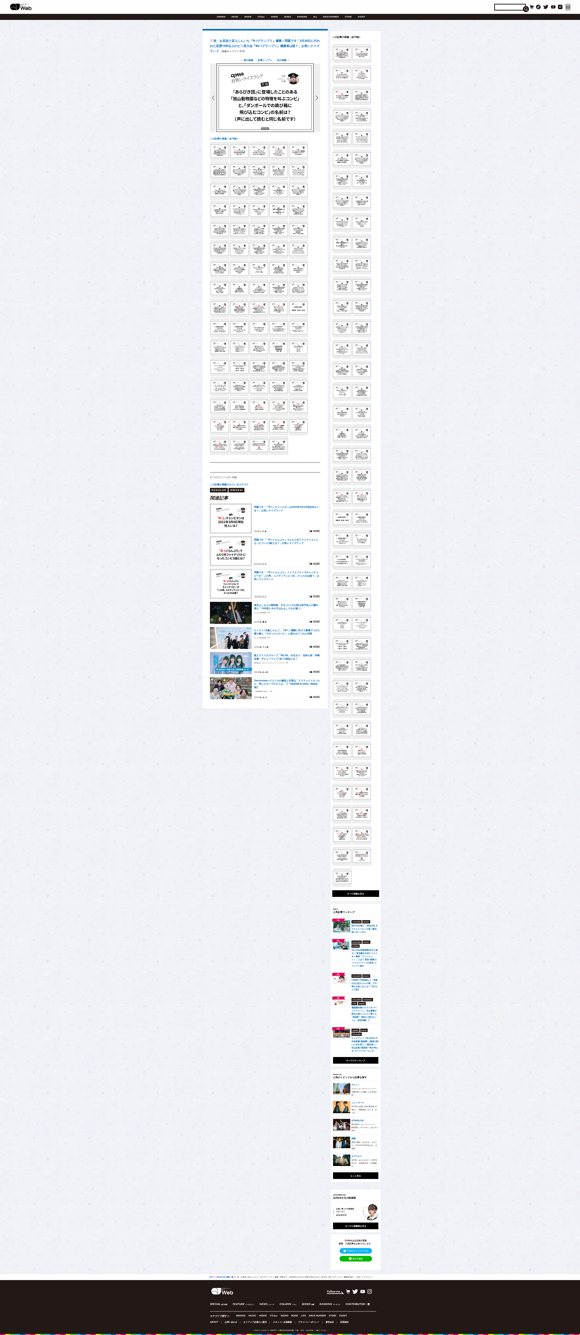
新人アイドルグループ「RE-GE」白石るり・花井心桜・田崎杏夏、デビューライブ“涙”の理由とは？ (287, 657)
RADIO (284, 1316)
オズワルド (356, 1156)
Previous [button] (336, 1212)
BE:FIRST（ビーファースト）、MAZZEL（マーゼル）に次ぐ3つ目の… (364, 1127)
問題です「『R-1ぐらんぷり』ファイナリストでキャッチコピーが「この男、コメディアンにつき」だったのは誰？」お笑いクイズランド (286, 576)
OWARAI (221, 17)
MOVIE (247, 17)
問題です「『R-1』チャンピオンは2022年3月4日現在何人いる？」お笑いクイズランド (286, 508)
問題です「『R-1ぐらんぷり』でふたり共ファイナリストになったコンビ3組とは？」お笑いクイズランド (286, 541)
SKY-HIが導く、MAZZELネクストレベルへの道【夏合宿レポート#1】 (364, 928)
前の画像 (248, 60)
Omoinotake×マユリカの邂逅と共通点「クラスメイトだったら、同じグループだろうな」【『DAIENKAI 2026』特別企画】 (287, 684)
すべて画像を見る (355, 893)
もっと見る (355, 1175)
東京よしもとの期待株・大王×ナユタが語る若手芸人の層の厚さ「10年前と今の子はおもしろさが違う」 (286, 606)
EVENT (361, 17)
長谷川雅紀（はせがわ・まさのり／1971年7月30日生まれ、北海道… (364, 1145)
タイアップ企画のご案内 (255, 1322)
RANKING (302, 17)
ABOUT (214, 1322)
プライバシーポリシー (308, 1322)
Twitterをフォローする (357, 1250)
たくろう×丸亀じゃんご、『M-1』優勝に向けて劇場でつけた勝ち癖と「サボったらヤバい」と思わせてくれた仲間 (287, 632)
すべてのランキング (355, 1060)
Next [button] (373, 1212)
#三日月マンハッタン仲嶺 (223, 477)
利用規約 (344, 1322)
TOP (211, 1277)
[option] (356, 1212)
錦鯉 (353, 1138)
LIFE (303, 1316)
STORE (348, 17)
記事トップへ (265, 60)
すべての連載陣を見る (355, 1225)
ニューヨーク (357, 1102)
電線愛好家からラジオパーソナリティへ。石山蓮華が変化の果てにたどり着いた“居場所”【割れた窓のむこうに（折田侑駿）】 (364, 1014)
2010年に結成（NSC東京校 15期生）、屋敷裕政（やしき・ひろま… (364, 1109)
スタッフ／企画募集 (282, 1322)
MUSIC (234, 17)
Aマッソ (355, 1084)
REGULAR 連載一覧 (225, 1277)
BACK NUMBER (331, 17)
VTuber (261, 17)
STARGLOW (357, 1120)
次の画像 (282, 60)
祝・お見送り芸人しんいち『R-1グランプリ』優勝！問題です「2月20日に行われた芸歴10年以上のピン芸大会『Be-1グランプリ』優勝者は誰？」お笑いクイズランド (265, 45)
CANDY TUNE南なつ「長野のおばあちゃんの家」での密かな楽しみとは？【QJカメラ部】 (364, 984)
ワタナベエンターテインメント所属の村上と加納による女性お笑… (364, 1091)
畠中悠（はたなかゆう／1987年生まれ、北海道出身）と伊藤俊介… (364, 1163)
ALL (315, 17)
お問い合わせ (230, 1322)
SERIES (287, 17)
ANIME (274, 17)
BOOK (294, 1316)
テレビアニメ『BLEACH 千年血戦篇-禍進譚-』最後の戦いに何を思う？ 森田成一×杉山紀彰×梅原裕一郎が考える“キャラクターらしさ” (364, 1044)
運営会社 (329, 1322)
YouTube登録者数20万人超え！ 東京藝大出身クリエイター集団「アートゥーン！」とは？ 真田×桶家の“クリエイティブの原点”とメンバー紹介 (364, 957)
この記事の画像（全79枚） (224, 138)
